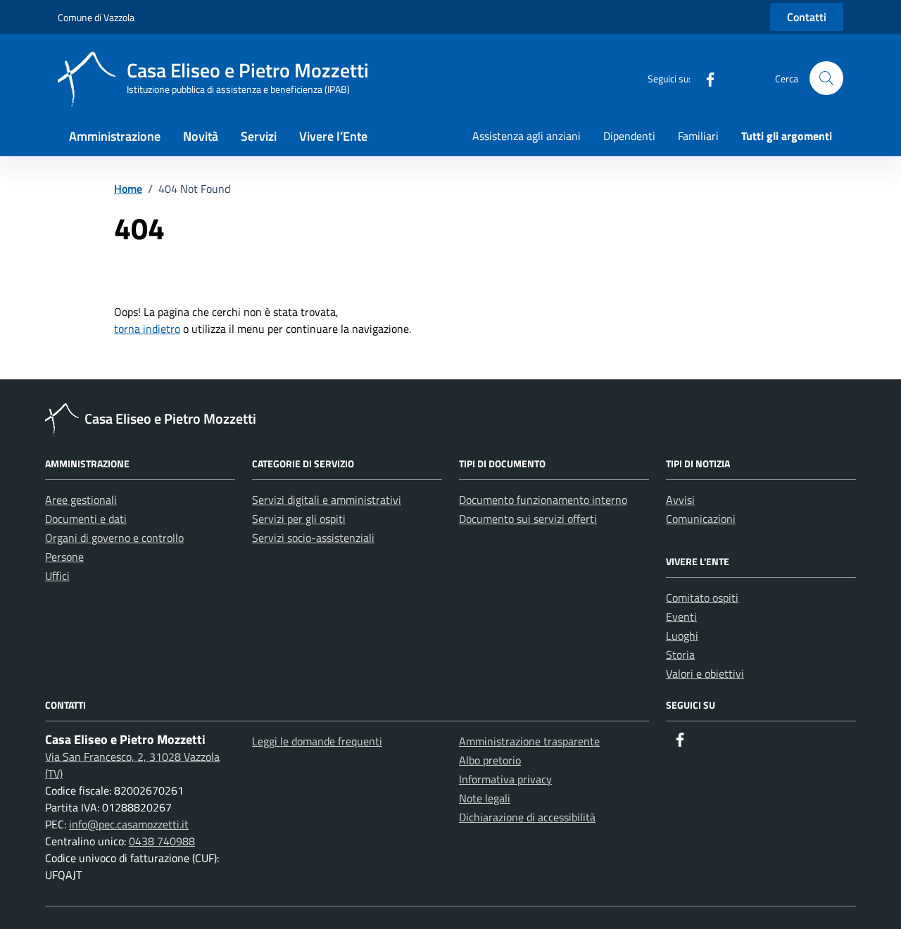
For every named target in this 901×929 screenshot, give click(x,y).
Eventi (681, 616)
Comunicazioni (701, 518)
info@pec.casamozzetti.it (129, 824)
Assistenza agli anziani (526, 135)
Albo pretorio (490, 760)
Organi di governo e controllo (114, 537)
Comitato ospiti (702, 597)
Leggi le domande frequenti (317, 741)
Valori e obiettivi (705, 673)
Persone (64, 556)
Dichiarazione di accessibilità (527, 817)
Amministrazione (114, 136)
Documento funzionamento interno (543, 499)
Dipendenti (629, 135)
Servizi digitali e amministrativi (326, 499)
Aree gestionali (81, 499)
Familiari (698, 135)
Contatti (806, 16)
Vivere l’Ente (333, 136)
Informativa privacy (505, 779)
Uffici (57, 575)
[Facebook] (705, 77)
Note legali (484, 798)
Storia (680, 654)
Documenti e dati (86, 518)
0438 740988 (162, 841)
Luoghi (682, 635)
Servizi (259, 136)
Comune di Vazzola (96, 17)
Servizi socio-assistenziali (313, 537)
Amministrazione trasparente (529, 741)
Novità (200, 136)
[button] (826, 78)
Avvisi (680, 499)
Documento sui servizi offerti (528, 518)
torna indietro (147, 328)
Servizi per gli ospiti (299, 518)
